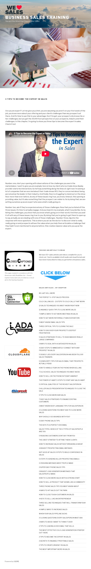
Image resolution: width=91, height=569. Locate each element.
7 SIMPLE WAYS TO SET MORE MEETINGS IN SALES (58, 314)
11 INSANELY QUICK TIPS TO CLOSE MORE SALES (57, 310)
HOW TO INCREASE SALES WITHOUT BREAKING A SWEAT (61, 444)
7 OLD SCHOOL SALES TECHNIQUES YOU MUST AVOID (59, 372)
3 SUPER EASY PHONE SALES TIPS (52, 467)
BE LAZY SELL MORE (47, 293)
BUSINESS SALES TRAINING (37, 17)
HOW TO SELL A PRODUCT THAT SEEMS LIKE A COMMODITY (62, 482)
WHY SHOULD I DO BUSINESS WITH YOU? (54, 417)
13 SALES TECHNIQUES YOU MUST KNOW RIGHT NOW (59, 306)
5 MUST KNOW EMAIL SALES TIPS (52, 322)
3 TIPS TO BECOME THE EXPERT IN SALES (55, 537)
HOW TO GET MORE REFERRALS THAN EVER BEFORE (59, 318)
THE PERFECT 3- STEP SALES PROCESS (54, 297)
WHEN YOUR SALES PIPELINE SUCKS (53, 514)
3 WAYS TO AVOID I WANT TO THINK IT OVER (55, 522)
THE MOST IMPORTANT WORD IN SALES (54, 549)
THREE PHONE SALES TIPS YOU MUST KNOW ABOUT (59, 486)
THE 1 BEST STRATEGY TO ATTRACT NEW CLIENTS (58, 440)
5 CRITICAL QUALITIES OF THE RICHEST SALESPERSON (60, 384)
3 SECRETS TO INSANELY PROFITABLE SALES (56, 541)
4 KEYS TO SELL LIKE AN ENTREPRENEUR (55, 499)
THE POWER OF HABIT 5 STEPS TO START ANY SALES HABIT (62, 380)
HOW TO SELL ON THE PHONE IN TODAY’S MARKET (58, 376)
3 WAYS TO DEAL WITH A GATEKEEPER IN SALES (57, 344)
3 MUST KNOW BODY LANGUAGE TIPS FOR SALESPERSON (61, 406)
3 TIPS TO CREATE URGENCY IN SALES (53, 545)
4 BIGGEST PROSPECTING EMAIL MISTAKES (55, 448)
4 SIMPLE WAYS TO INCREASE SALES (53, 509)
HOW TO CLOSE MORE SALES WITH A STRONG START (59, 478)
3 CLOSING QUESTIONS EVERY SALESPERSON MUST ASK (61, 518)
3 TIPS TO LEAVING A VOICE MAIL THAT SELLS (56, 526)
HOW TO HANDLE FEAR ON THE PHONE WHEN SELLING (60, 368)
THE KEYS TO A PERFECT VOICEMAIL (53, 425)
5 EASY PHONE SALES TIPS (49, 421)
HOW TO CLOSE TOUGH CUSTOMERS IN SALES (56, 495)
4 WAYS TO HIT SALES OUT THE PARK (53, 490)
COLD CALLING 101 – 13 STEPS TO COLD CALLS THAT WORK (62, 301)
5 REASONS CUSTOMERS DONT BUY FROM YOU (57, 436)
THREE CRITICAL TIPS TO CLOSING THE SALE (56, 326)
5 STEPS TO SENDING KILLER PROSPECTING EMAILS (59, 459)
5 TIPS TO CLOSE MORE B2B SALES (52, 395)
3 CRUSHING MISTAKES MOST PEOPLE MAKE (56, 463)
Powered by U (10, 561)
